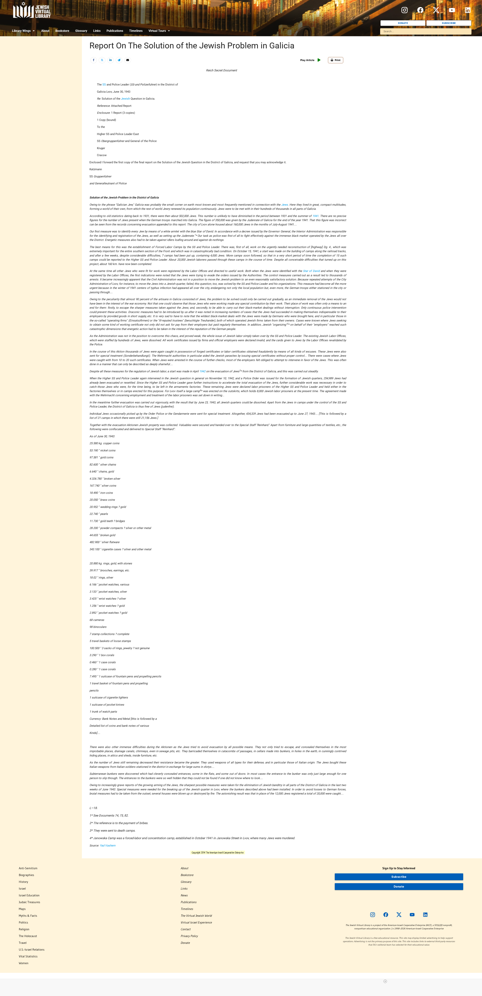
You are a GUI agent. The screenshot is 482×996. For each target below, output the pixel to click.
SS (104, 84)
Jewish (125, 98)
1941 (315, 216)
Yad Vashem (107, 845)
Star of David (311, 271)
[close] (385, 981)
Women (23, 963)
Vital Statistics (28, 956)
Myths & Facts (28, 915)
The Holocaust (28, 936)
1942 (202, 371)
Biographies (26, 875)
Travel (23, 943)
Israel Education (29, 895)
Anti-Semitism (28, 868)
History (23, 882)
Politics (23, 922)
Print (337, 60)
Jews (284, 204)
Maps (22, 909)
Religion (24, 929)
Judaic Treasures (29, 902)
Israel (22, 888)
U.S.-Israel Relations (31, 949)
